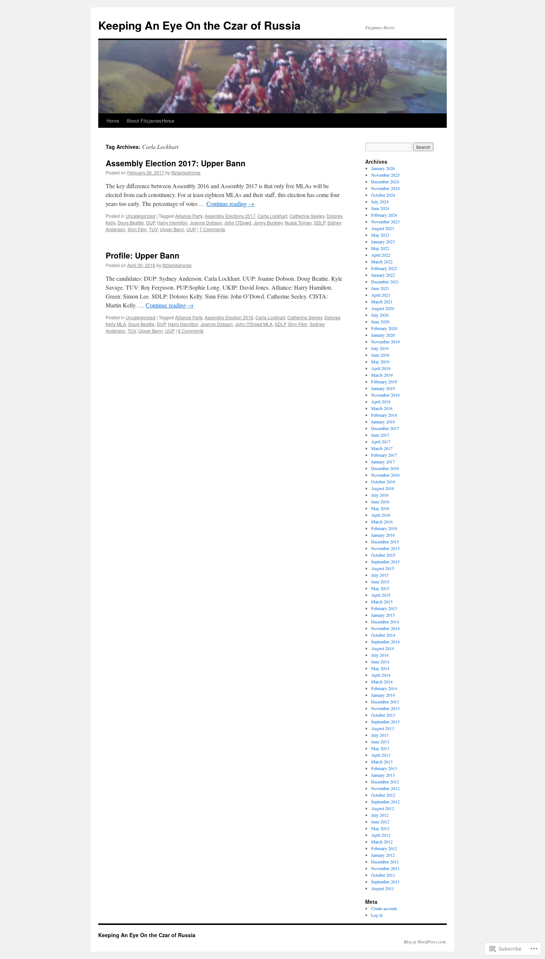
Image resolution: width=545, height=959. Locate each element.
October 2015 (383, 555)
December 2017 (385, 428)
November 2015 (385, 548)
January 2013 (383, 775)
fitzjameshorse (186, 172)
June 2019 (380, 355)
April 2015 (380, 595)
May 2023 (380, 235)
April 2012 (380, 835)
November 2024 (385, 188)
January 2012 (383, 855)
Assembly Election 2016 (229, 317)
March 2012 (382, 842)
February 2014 (384, 688)
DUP (150, 222)
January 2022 (383, 275)
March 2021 (382, 301)
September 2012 (385, 802)
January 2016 (383, 535)
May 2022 (380, 248)
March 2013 (382, 762)
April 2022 (380, 255)
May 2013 (380, 748)
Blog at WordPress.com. (425, 942)
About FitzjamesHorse (150, 120)
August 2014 (382, 648)
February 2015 (384, 608)
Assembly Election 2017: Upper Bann (175, 163)
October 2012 (383, 795)
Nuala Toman (298, 222)
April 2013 (380, 755)
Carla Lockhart (272, 216)
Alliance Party (188, 216)
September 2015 (385, 562)
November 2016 (385, 475)
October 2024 (383, 195)
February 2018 (384, 415)
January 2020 (383, 335)
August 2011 (382, 888)
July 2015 (380, 575)
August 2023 (382, 228)
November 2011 (385, 868)
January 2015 (383, 615)
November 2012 (385, 788)
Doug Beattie (131, 222)
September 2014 (385, 642)
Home (112, 120)
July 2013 (380, 735)
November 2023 (385, 221)
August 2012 (382, 808)
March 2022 (382, 261)
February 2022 (384, 268)
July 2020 (380, 315)
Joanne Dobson (206, 222)
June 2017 (380, 435)
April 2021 (380, 295)
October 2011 (383, 875)
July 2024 (380, 201)
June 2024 (380, 208)
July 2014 (380, 655)
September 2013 (385, 722)
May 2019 (380, 361)
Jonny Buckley (268, 222)
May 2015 (380, 588)
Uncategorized (140, 216)
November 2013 (385, 708)
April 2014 (380, 675)
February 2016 (384, 528)
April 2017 (380, 441)
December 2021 (385, 281)
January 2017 (383, 461)
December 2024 (385, 181)
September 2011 (385, 882)
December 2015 (385, 542)
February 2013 (384, 768)
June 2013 (380, 742)
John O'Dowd (237, 222)
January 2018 (383, 421)
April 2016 (380, 515)
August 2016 (382, 488)
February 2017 (384, 455)
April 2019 (380, 368)
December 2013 (385, 702)
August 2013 (382, 728)
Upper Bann (172, 229)
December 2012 (385, 782)
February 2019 (384, 381)
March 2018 (382, 408)
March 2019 (382, 375)
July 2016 (380, 495)
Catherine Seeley (307, 216)
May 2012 (380, 828)
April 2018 (380, 401)
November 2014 (385, 628)
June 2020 (380, 321)
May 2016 (380, 508)
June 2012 (380, 822)
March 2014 (382, 682)
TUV (153, 229)
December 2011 (385, 862)
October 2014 (383, 635)
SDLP (319, 222)
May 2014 (380, 668)
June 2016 (380, 502)
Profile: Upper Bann (142, 255)
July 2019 (380, 348)
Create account (384, 908)
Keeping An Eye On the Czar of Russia (199, 25)
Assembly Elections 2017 (230, 216)
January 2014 (383, 695)
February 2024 (384, 215)
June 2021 (380, 288)
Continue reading (230, 203)
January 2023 (383, 241)
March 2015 (382, 602)
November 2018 (385, 395)
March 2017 (382, 448)
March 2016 (382, 522)
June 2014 (380, 662)
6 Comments (191, 330)
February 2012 (384, 848)
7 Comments (212, 229)
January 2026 (383, 168)
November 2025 (385, 175)
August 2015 (382, 568)
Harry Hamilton (172, 222)
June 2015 (380, 582)
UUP (191, 229)
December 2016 (385, 468)
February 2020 (384, 328)
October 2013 (383, 715)
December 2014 (385, 622)
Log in (377, 915)
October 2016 (383, 482)
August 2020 (382, 308)
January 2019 (383, 388)
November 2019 (385, 341)
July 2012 (380, 815)
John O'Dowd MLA (253, 324)
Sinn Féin (137, 229)
